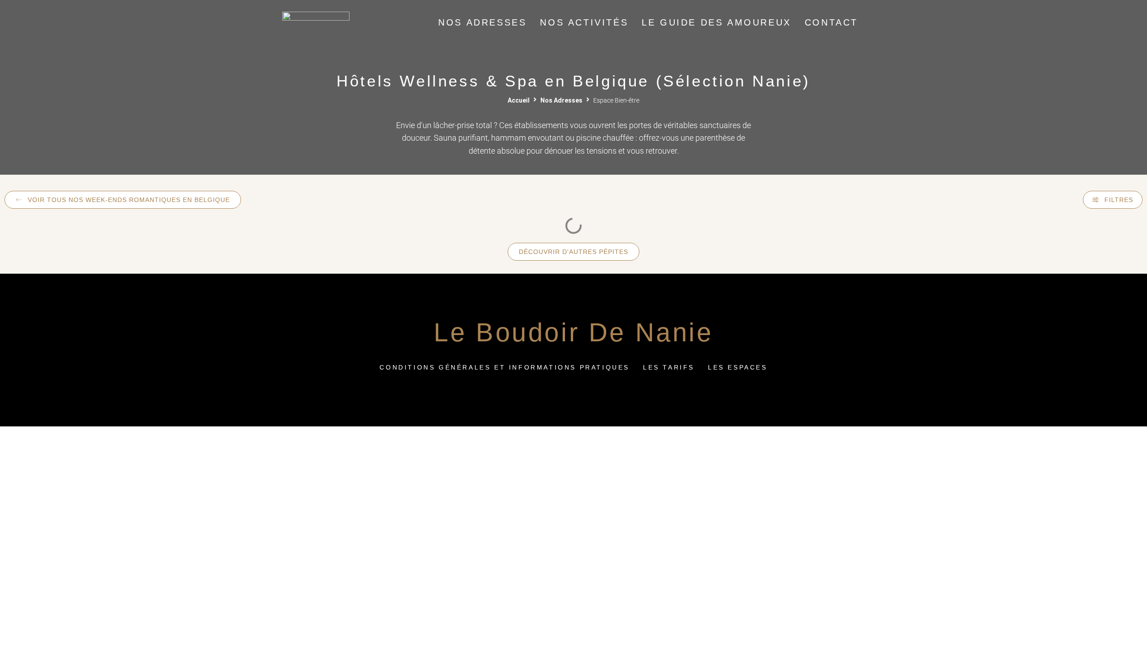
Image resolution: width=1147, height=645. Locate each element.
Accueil (519, 100)
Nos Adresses (561, 100)
